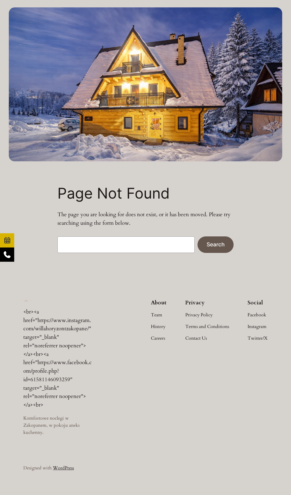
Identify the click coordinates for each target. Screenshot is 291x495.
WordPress (63, 468)
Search (216, 244)
